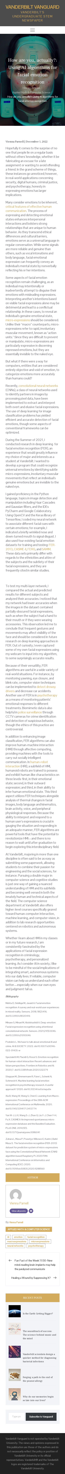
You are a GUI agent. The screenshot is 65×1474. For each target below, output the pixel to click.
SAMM (46, 549)
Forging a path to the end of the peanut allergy (38, 1379)
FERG (31, 549)
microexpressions (40, 1241)
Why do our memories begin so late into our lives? (38, 1398)
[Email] (31, 1211)
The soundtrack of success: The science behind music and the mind (39, 1335)
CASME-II (20, 549)
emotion (18, 1237)
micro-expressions (18, 320)
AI (8, 1237)
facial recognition (36, 1237)
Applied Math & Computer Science (29, 1229)
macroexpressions (16, 1241)
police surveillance (30, 712)
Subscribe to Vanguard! (41, 1416)
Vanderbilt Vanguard (32, 7)
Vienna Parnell (19, 1203)
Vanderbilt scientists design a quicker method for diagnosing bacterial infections (40, 1358)
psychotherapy (47, 695)
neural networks (15, 1245)
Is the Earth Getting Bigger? (38, 1313)
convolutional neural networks (38, 386)
